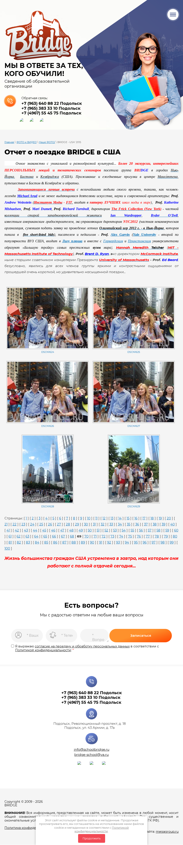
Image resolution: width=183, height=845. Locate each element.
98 (162, 542)
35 (128, 524)
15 (128, 518)
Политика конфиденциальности (31, 828)
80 (175, 536)
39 (163, 524)
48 (71, 530)
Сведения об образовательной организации (36, 84)
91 (100, 542)
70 (86, 536)
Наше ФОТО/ (47, 142)
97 (154, 542)
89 (83, 542)
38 (155, 524)
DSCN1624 (47, 352)
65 (45, 536)
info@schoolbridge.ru (91, 749)
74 (121, 536)
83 (28, 542)
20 (169, 518)
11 (96, 518)
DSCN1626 (47, 426)
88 (73, 542)
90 (92, 542)
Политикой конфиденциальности (102, 829)
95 (136, 542)
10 (88, 518)
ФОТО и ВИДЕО (27, 142)
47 (62, 530)
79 (166, 536)
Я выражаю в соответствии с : (87, 648)
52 (106, 530)
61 (10, 536)
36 (137, 524)
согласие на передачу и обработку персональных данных (82, 646)
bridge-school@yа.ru (91, 754)
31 (94, 524)
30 (86, 524)
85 (46, 542)
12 (104, 518)
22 (14, 524)
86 (55, 542)
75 (130, 536)
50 (90, 530)
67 (63, 536)
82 (19, 542)
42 (17, 530)
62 (19, 536)
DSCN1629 (133, 506)
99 (172, 542)
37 (146, 524)
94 (127, 542)
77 (148, 536)
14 (120, 518)
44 (35, 530)
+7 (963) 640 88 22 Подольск (51, 103)
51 (98, 530)
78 (157, 536)
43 (26, 530)
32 (102, 524)
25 (41, 524)
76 (139, 536)
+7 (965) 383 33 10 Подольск (51, 108)
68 (72, 536)
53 (115, 530)
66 (54, 536)
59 (167, 530)
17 (144, 518)
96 (145, 542)
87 (64, 542)
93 (118, 542)
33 (111, 524)
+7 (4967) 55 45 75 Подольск (51, 113)
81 (10, 542)
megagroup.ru (167, 832)
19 (160, 518)
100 (7, 548)
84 (37, 542)
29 (77, 524)
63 (27, 536)
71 (95, 536)
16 (135, 518)
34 (120, 524)
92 (109, 542)
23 (23, 524)
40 (172, 524)
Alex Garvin (120, 234)
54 (124, 530)
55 (132, 530)
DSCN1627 (133, 426)
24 (32, 524)
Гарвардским (113, 241)
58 (158, 530)
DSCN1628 (47, 506)
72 (104, 536)
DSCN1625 (133, 352)
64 (36, 536)
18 (152, 518)
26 (50, 524)
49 (81, 530)
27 (59, 524)
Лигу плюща (72, 241)
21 (6, 524)
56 (141, 530)
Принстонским (139, 241)
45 (44, 530)
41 (8, 530)
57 (150, 530)
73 (112, 536)
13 (111, 518)
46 (53, 530)
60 (176, 530)
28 (68, 524)
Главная (9, 142)
